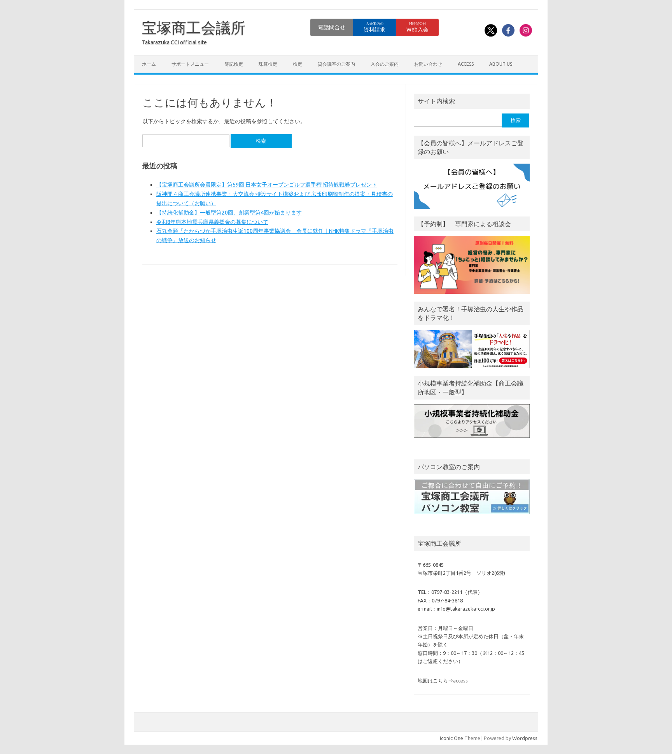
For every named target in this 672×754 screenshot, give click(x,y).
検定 (297, 63)
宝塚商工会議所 (193, 27)
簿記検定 (233, 63)
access (466, 63)
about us (500, 63)
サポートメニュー (190, 63)
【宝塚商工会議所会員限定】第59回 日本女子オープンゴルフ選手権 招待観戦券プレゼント (266, 185)
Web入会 (417, 27)
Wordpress (524, 738)
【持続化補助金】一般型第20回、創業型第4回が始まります (229, 212)
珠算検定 (268, 63)
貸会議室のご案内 (336, 63)
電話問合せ (331, 27)
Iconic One (451, 738)
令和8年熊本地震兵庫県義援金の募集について (212, 222)
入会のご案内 (385, 63)
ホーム (149, 63)
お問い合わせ (428, 63)
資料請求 (374, 27)
